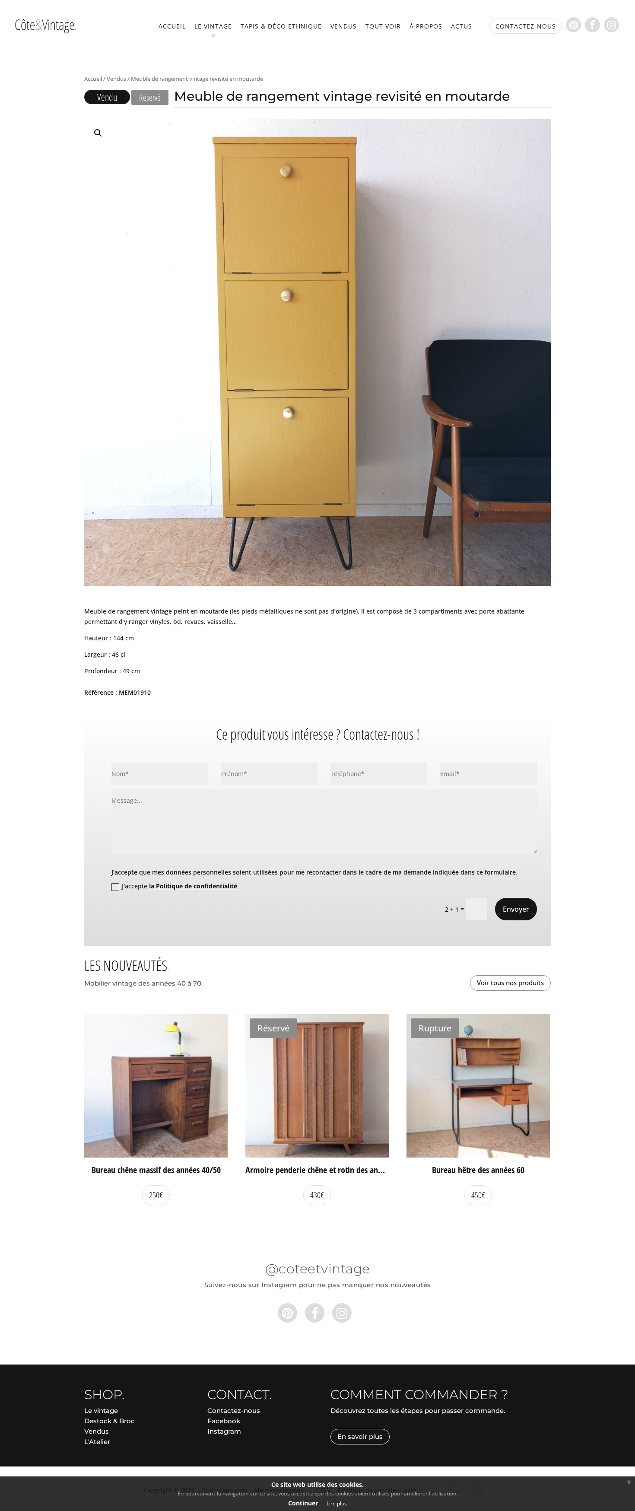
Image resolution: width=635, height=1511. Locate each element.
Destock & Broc (109, 1421)
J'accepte (179, 886)
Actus (461, 26)
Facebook (223, 1421)
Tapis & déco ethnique (281, 26)
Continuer (303, 1503)
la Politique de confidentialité (193, 886)
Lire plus (337, 1503)
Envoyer (516, 909)
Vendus (343, 26)
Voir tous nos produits (510, 982)
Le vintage (213, 26)
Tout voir (383, 26)
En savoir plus (360, 1436)
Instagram (224, 1431)
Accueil (172, 26)
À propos (426, 26)
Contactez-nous (233, 1410)
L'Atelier (97, 1442)
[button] (98, 133)
